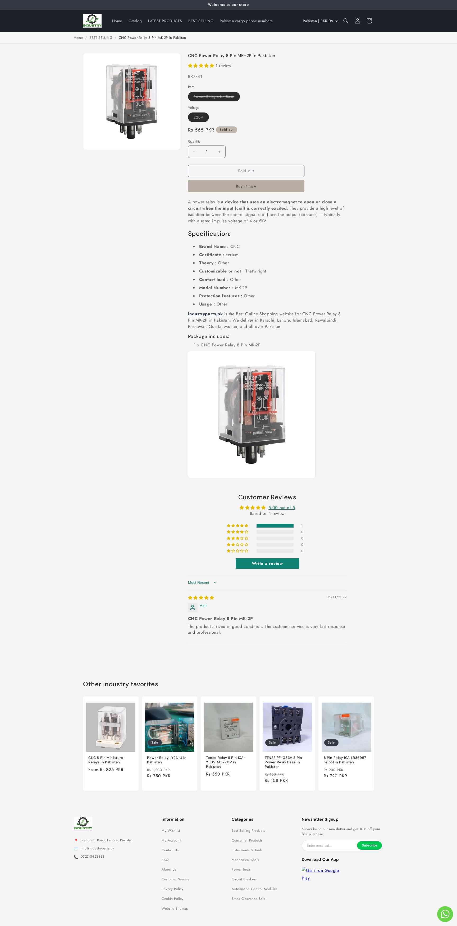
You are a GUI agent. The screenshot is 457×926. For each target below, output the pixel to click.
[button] (346, 21)
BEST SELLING (100, 37)
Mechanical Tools (245, 860)
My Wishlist (171, 830)
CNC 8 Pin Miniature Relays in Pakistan (105, 760)
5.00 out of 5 (281, 508)
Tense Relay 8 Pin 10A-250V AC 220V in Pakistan (226, 762)
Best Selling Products (248, 830)
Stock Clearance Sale (248, 898)
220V (201, 118)
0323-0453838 (92, 856)
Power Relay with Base (217, 97)
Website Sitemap (175, 908)
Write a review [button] (267, 564)
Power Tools (241, 869)
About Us (169, 869)
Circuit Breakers (244, 879)
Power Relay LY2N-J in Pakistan (167, 760)
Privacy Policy (172, 889)
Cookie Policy (173, 898)
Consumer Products (247, 840)
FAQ (165, 860)
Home (78, 37)
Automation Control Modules (254, 889)
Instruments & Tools (247, 850)
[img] (201, 598)
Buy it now (246, 186)
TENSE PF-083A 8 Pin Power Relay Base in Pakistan (283, 762)
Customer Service (176, 879)
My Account (171, 840)
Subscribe (369, 845)
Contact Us (170, 850)
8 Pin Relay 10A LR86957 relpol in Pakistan (345, 760)
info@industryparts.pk (98, 848)
